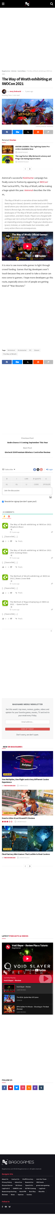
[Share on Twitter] (28, 132)
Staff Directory (27, 1179)
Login (50, 469)
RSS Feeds (40, 1182)
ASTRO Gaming (30, 1188)
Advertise (18, 1182)
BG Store (19, 1185)
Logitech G (6, 1188)
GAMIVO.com (17, 1188)
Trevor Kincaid (9, 786)
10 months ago (23, 162)
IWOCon (43, 181)
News (13, 1195)
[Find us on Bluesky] (16, 1087)
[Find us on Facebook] (4, 1087)
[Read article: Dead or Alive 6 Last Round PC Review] (27, 802)
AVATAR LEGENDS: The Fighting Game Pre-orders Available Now (32, 147)
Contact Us (15, 1179)
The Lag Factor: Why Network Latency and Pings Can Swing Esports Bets (33, 157)
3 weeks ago (23, 786)
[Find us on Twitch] (35, 1087)
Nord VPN (22, 1191)
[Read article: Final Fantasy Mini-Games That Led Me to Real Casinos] (27, 839)
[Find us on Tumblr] (41, 1087)
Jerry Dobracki (15, 91)
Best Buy (32, 1191)
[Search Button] (51, 4)
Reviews (5, 1195)
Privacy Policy (7, 1182)
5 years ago (29, 91)
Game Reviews (9, 813)
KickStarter (28, 177)
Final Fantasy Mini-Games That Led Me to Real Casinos (26, 854)
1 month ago (21, 822)
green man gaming (42, 1185)
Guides (29, 1195)
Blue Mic (42, 1191)
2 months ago (22, 152)
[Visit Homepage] (27, 3)
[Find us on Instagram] (22, 1087)
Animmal (28, 190)
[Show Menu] (3, 4)
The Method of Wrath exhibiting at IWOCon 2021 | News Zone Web (30, 577)
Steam (36, 350)
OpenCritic (29, 1185)
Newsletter (29, 1182)
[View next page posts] (30, 169)
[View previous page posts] (25, 169)
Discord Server (7, 1185)
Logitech (42, 1188)
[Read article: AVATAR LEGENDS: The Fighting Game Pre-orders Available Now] (7, 149)
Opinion (7, 774)
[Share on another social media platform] (48, 132)
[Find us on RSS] (28, 1087)
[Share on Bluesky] (18, 132)
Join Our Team (41, 1179)
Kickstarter (22, 350)
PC (30, 350)
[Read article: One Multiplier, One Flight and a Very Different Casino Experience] (27, 764)
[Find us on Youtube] (10, 1087)
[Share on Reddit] (38, 132)
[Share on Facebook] (7, 132)
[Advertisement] (27, 38)
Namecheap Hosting (9, 1191)
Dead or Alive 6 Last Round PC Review (18, 818)
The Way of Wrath (9, 354)
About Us (5, 1179)
